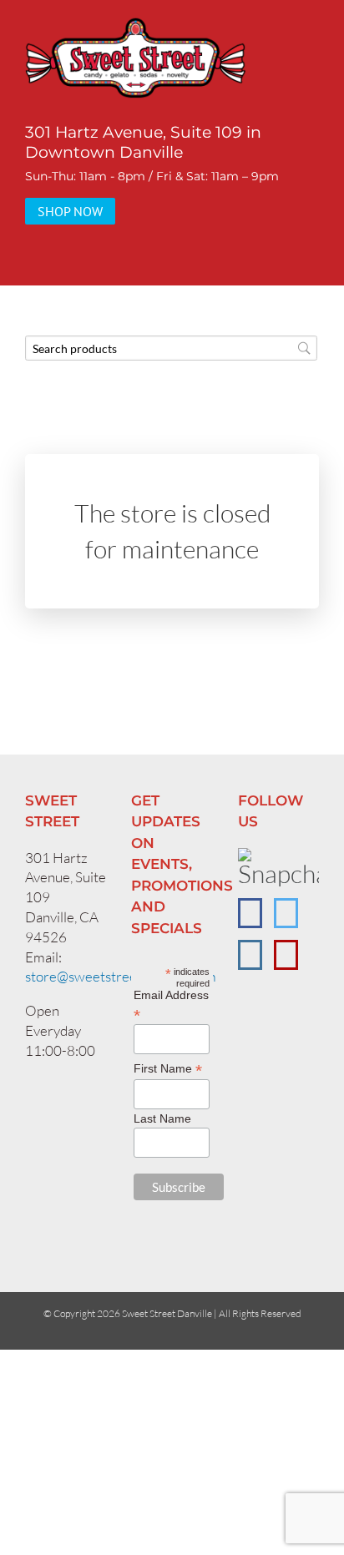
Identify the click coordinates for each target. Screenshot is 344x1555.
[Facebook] (250, 913)
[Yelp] (286, 955)
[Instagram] (250, 955)
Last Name (162, 1118)
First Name (168, 1069)
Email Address (171, 1005)
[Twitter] (286, 913)
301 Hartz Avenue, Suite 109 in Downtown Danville (143, 142)
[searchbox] (171, 348)
